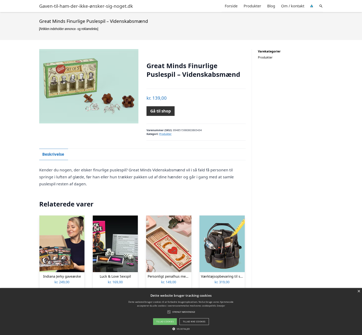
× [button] (358, 291)
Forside (231, 5)
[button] (181, 329)
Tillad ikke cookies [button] (194, 321)
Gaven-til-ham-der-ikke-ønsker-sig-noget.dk (86, 6)
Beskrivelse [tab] (53, 154)
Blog (271, 5)
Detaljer (221, 305)
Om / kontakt (292, 5)
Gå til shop (160, 111)
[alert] (181, 311)
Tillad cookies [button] (165, 321)
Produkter (252, 5)
